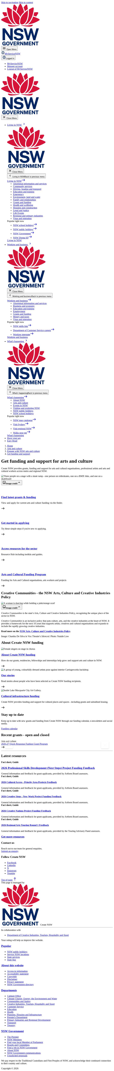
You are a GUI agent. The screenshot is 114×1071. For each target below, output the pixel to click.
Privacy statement (15, 982)
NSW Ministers (14, 1039)
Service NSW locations (18, 954)
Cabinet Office (14, 996)
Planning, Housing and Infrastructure (24, 1014)
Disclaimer (12, 979)
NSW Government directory (20, 984)
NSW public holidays (23, 411)
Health (10, 1012)
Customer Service (15, 1006)
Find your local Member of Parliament (25, 1042)
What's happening (17, 397)
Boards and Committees (18, 1045)
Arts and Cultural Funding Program (23, 574)
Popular (6, 945)
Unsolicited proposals (17, 1055)
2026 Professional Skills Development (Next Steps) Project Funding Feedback (48, 768)
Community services (22, 186)
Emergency (18, 194)
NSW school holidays (23, 413)
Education (12, 1009)
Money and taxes (21, 316)
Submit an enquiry (9, 851)
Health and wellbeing (23, 205)
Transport (11, 1022)
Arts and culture (20, 403)
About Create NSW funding (18, 654)
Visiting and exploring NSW (26, 408)
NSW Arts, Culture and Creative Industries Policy (45, 631)
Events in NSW (20, 405)
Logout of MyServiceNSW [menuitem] (20, 69)
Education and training (23, 191)
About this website (12, 965)
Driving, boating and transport (27, 189)
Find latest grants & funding (18, 497)
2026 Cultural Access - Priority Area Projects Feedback (29, 782)
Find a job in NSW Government (22, 1047)
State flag (11, 959)
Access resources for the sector (19, 548)
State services (13, 957)
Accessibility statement (17, 974)
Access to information (17, 971)
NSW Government (12, 1031)
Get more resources (12, 836)
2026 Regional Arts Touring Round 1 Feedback (25, 825)
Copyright (12, 976)
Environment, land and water (26, 197)
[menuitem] (15, 63)
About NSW (19, 400)
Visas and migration (22, 218)
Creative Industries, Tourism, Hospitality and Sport (31, 1004)
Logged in (10, 58)
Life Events (18, 213)
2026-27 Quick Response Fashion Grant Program (24, 744)
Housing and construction (25, 207)
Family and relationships (24, 199)
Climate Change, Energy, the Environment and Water (32, 998)
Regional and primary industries (28, 215)
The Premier (13, 1037)
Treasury (11, 1025)
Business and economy (24, 306)
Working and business (19, 300)
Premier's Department (17, 1017)
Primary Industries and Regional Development (28, 1020)
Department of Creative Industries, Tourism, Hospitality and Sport (38, 935)
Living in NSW (16, 181)
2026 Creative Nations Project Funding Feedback (26, 811)
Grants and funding (22, 202)
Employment (19, 311)
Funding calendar (9, 728)
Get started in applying (15, 522)
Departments (9, 990)
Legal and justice (21, 210)
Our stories (8, 675)
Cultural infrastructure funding (20, 696)
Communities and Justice (18, 1001)
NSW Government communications (24, 1053)
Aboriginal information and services (30, 183)
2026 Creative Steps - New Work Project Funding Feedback (31, 796)
